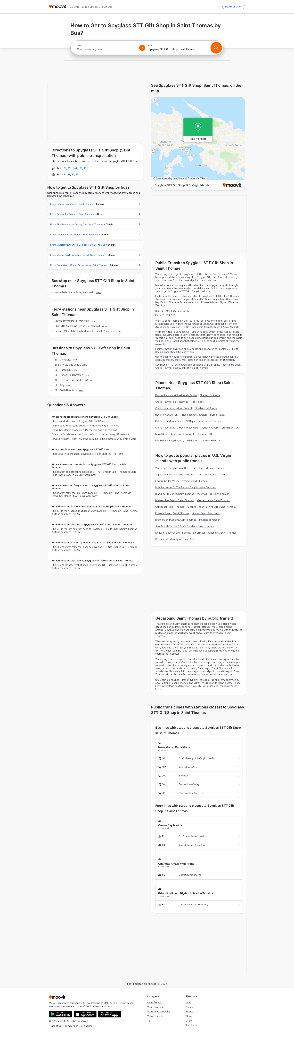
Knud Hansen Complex (210, 421)
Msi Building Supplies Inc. (169, 440)
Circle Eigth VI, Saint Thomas (209, 468)
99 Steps (190, 421)
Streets (189, 1011)
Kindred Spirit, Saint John (206, 513)
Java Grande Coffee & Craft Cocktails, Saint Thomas (184, 526)
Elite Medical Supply (206, 408)
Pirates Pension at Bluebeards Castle (176, 395)
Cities (188, 1020)
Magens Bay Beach (209, 519)
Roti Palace (197, 401)
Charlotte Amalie (164, 427)
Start (79, 46)
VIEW (98, 292)
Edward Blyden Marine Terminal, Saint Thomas (181, 481)
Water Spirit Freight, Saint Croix (172, 468)
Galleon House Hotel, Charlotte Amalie (198, 427)
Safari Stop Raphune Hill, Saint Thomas (214, 532)
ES (150, 1021)
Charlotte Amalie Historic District (173, 408)
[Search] (216, 48)
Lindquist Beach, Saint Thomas (172, 532)
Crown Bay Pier (230, 427)
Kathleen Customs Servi (168, 421)
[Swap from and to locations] (142, 48)
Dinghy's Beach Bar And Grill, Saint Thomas (211, 507)
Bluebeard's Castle (210, 395)
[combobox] (106, 49)
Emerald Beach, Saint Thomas (172, 513)
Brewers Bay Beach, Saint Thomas (174, 500)
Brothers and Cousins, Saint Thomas (175, 519)
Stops (188, 1016)
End (150, 46)
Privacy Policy (71, 1026)
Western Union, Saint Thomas (213, 500)
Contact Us (86, 1026)
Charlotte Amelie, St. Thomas (171, 401)
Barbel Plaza (217, 414)
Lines (188, 1002)
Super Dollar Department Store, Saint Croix (178, 474)
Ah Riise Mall (193, 440)
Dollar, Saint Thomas (216, 474)
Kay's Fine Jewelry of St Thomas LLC (191, 434)
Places (189, 1007)
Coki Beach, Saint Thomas (169, 507)
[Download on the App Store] (85, 1014)
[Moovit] (57, 7)
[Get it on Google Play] (60, 1014)
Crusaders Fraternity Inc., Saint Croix (175, 539)
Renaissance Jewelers (194, 414)
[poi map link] (198, 144)
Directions (191, 1025)
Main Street (161, 434)
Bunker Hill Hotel (211, 440)
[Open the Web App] (109, 1014)
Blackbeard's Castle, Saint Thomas (174, 494)
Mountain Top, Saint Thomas (213, 494)
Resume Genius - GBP (167, 414)
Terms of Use (55, 1026)
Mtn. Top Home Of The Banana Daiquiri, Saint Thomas (185, 487)
